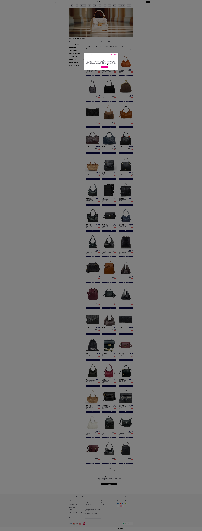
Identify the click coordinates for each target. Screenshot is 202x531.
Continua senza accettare (114, 54)
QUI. (108, 64)
